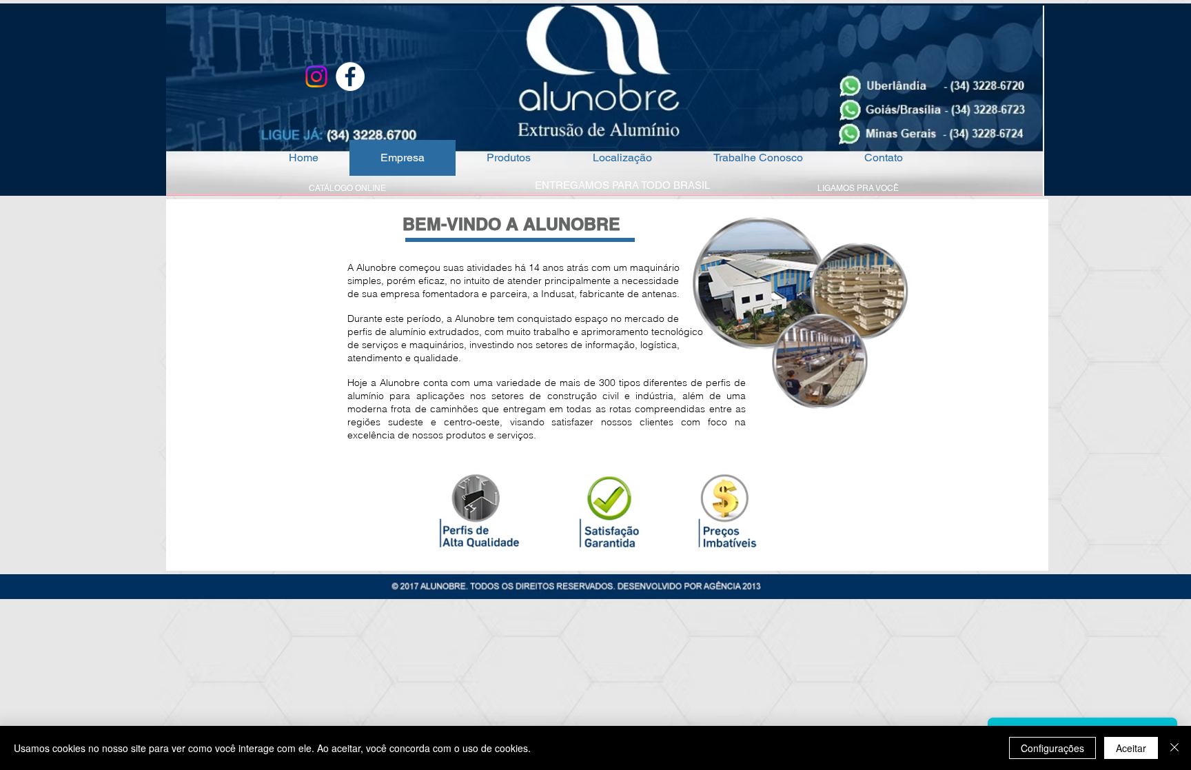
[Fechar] (1174, 748)
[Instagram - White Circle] (316, 76)
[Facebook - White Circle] (350, 76)
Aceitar (1131, 748)
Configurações (1052, 748)
